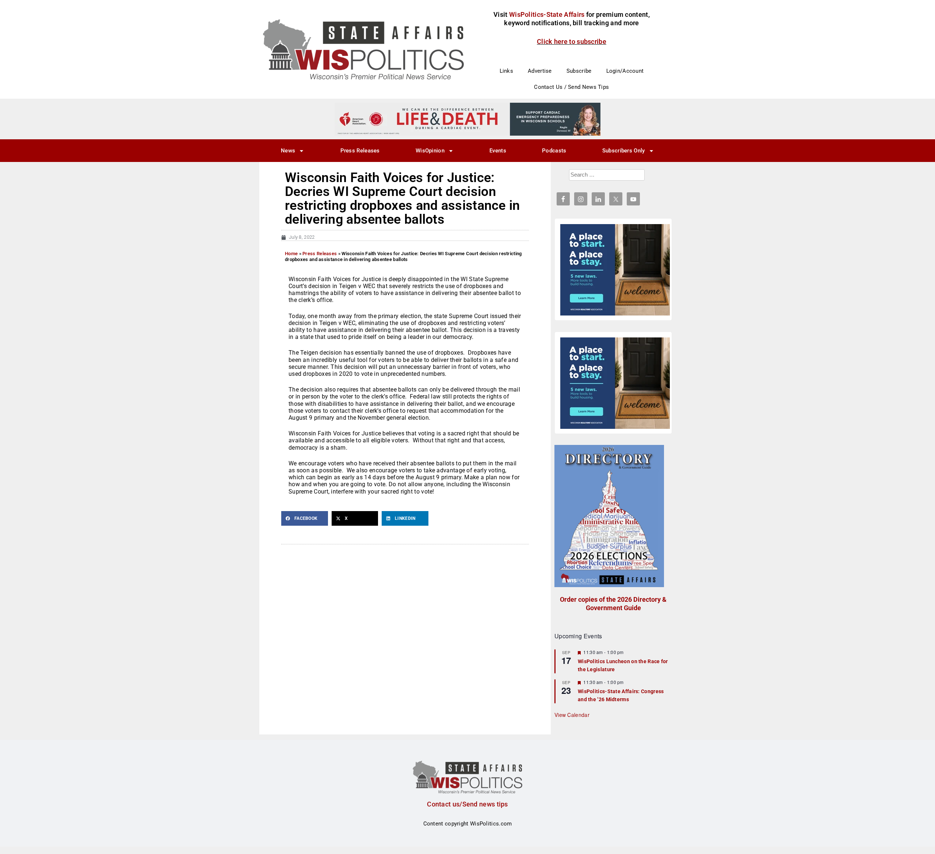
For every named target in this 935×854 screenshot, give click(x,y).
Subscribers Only (623, 150)
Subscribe (579, 71)
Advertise (540, 71)
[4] (467, 119)
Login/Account (625, 71)
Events (497, 150)
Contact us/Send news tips (467, 804)
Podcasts (554, 150)
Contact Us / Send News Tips (571, 87)
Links (507, 71)
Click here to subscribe (571, 41)
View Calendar (571, 714)
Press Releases (360, 150)
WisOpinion (430, 150)
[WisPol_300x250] (615, 269)
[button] (304, 518)
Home (291, 253)
